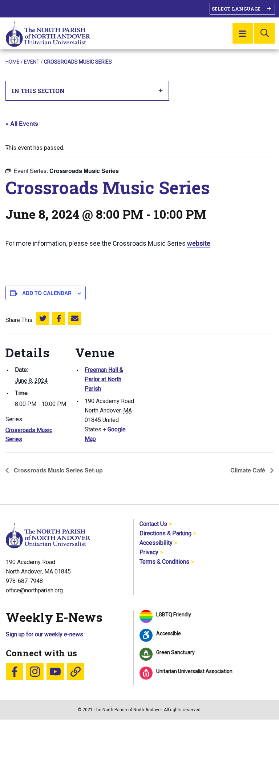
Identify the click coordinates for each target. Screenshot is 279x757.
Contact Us (153, 523)
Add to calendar (47, 293)
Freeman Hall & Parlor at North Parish (104, 379)
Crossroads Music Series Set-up (57, 470)
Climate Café (248, 470)
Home (12, 62)
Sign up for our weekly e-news (44, 634)
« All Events (21, 123)
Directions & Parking (165, 533)
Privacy (149, 552)
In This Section (38, 90)
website (198, 243)
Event (32, 62)
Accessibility (156, 542)
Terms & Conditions (164, 561)
